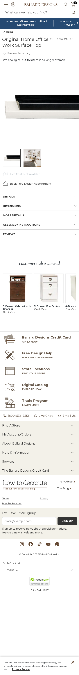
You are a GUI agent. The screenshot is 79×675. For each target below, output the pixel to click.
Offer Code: (36, 590)
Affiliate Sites (11, 562)
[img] (39, 106)
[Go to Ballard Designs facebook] (30, 544)
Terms (5, 498)
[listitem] (12, 158)
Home (9, 31)
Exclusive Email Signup (19, 513)
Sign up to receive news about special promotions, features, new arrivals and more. (34, 530)
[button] (6, 4)
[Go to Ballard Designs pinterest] (57, 544)
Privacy (44, 498)
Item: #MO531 (65, 39)
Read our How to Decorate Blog (19, 489)
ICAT (46, 590)
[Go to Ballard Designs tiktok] (39, 544)
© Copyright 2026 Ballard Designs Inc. (39, 554)
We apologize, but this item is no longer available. (34, 60)
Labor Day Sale (25, 25)
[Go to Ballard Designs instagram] (22, 544)
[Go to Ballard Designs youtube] (48, 544)
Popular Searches (11, 503)
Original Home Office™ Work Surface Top (27, 42)
